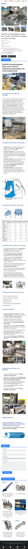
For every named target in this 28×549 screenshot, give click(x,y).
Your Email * (4, 452)
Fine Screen (19, 50)
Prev (3, 16)
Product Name (4, 456)
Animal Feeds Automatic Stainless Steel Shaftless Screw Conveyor (7, 495)
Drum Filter (5, 50)
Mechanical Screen (12, 50)
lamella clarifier (13, 543)
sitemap (10, 543)
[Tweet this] (5, 53)
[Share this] (2, 53)
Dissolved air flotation (19, 543)
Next (25, 16)
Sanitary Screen (6, 48)
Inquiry (4, 56)
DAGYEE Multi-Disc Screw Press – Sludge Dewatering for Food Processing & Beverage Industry (8, 514)
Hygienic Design (13, 48)
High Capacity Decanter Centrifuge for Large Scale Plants (20, 513)
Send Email (12, 56)
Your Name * (4, 448)
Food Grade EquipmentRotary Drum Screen (12, 49)
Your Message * (5, 460)
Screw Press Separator (20, 493)
